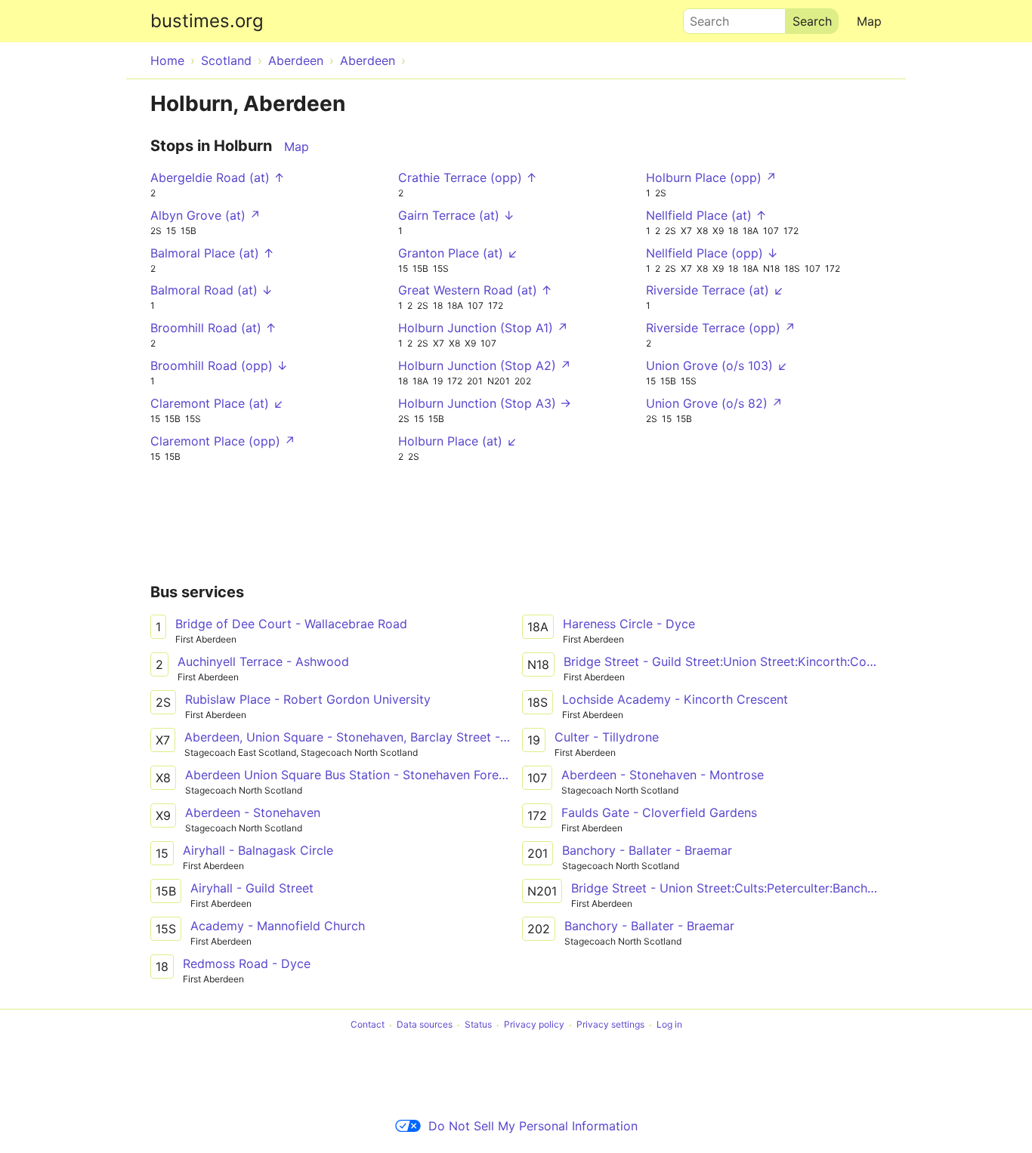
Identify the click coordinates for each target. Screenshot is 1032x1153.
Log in (669, 1025)
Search (702, 17)
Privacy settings (610, 1025)
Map (869, 21)
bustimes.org (207, 21)
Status (478, 1025)
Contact (368, 1025)
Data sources (425, 1025)
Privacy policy (534, 1025)
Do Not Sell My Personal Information (533, 1125)
